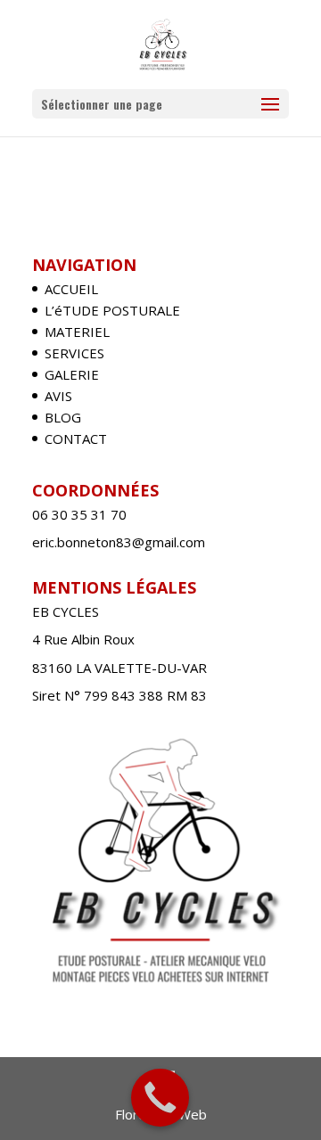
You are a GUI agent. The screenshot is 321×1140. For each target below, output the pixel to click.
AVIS (58, 396)
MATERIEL (77, 331)
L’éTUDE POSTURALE (112, 310)
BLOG (63, 417)
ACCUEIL (71, 289)
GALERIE (72, 374)
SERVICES (74, 353)
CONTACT (76, 438)
